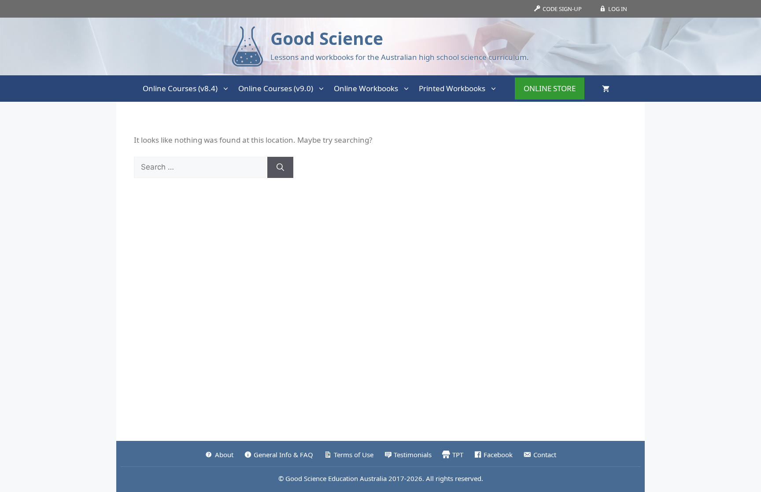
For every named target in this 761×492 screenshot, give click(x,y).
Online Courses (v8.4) (180, 88)
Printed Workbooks (452, 88)
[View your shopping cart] (605, 89)
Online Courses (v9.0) (275, 88)
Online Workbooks (366, 88)
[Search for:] (200, 167)
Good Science (326, 38)
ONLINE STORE (550, 88)
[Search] (280, 167)
